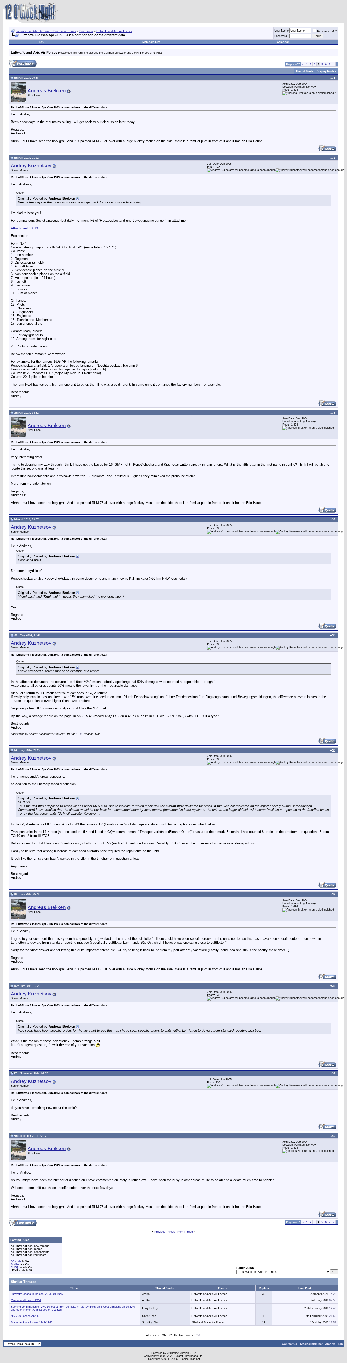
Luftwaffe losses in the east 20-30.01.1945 (37, 1293)
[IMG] (14, 1267)
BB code (16, 1261)
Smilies (15, 1264)
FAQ (42, 41)
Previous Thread (164, 1231)
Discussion (86, 31)
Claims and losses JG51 (26, 1300)
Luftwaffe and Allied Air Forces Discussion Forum (46, 31)
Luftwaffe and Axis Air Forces (114, 31)
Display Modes (326, 71)
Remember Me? (327, 31)
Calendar (283, 41)
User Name (281, 30)
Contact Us (289, 1343)
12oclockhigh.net (311, 1343)
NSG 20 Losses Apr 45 (25, 1315)
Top (340, 1343)
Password (280, 35)
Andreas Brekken (47, 90)
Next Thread (185, 1231)
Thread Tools (304, 71)
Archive (330, 1343)
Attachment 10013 (24, 228)
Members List (151, 41)
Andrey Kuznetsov (31, 165)
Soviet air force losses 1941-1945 (31, 1322)
